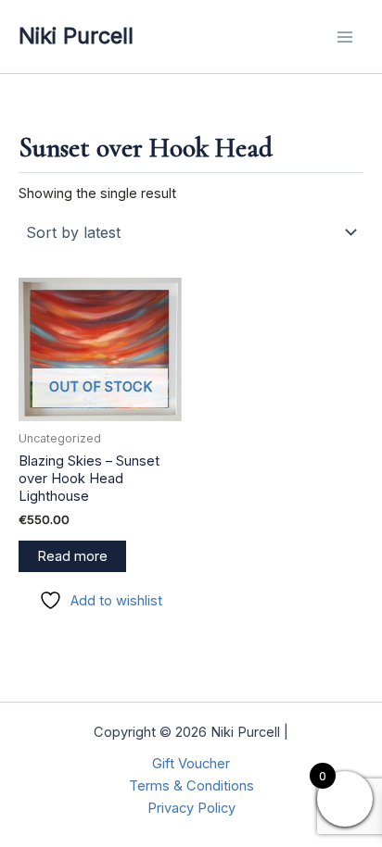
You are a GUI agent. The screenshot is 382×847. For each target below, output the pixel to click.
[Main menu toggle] (344, 36)
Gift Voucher (191, 763)
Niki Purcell (76, 35)
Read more (72, 556)
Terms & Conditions (191, 786)
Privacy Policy (191, 808)
